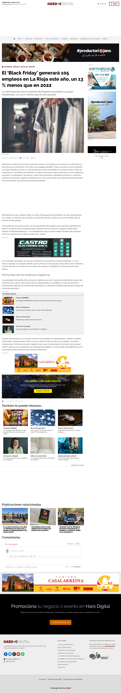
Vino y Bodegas (51, 39)
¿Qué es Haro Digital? (66, 644)
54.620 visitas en (7, 4)
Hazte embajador (64, 647)
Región (32, 67)
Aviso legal (42, 679)
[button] (100, 58)
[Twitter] (10, 654)
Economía (8, 67)
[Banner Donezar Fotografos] (102, 163)
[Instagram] (14, 654)
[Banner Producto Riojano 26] (102, 138)
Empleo (16, 67)
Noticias (24, 67)
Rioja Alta (29, 39)
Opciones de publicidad (66, 650)
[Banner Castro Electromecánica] (43, 256)
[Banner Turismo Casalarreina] (43, 371)
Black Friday (9, 401)
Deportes (38, 39)
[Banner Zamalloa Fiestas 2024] (102, 88)
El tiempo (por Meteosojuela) (69, 656)
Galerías (64, 39)
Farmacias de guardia (66, 653)
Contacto (61, 667)
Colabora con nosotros (67, 661)
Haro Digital (67, 688)
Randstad (19, 401)
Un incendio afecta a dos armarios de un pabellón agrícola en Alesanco (41, 528)
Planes (104, 39)
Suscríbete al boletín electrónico (71, 659)
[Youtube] (18, 654)
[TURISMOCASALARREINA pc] (60, 591)
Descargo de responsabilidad (72, 679)
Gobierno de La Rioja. (106, 648)
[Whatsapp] (23, 654)
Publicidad (74, 39)
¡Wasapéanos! (63, 664)
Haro (19, 39)
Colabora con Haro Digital (90, 39)
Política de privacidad (54, 679)
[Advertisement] (60, 22)
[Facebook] (6, 654)
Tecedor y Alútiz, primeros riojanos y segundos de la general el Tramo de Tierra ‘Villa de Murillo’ (70, 529)
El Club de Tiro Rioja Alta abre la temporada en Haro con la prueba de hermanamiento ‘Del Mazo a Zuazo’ (15, 529)
